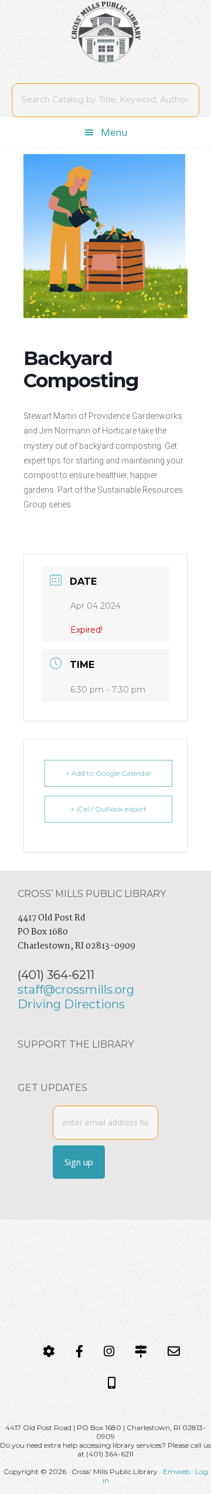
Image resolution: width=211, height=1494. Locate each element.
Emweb (176, 1471)
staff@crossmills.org (76, 990)
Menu (114, 132)
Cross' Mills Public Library (105, 32)
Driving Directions (71, 1004)
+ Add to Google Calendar (109, 773)
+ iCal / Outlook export (108, 808)
